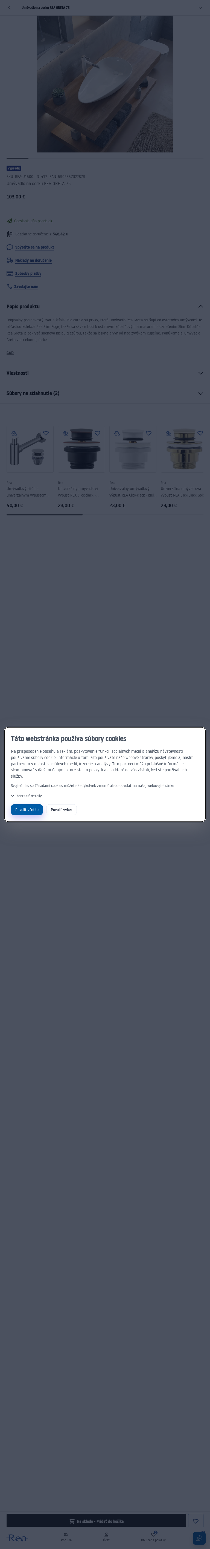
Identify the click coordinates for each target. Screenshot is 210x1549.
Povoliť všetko (27, 809)
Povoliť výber (61, 809)
